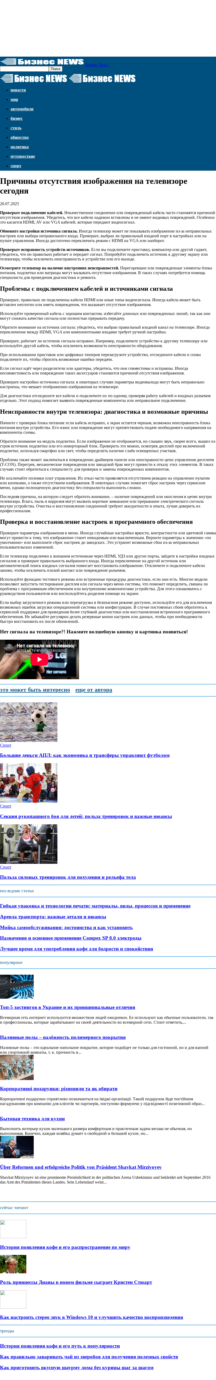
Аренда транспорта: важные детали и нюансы (53, 916)
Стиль (16, 128)
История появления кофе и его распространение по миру (65, 1247)
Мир (14, 99)
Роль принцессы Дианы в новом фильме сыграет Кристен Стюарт (76, 1282)
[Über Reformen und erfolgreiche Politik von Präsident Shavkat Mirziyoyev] (17, 1157)
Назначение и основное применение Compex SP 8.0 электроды (70, 938)
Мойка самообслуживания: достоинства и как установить (66, 927)
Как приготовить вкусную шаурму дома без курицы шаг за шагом (77, 1367)
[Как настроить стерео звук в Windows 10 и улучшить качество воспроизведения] (13, 1307)
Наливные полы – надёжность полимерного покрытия (63, 1037)
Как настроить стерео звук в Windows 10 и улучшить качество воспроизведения (91, 1317)
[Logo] (34, 83)
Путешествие (23, 156)
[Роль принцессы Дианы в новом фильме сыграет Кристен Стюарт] (13, 1272)
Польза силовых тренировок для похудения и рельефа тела (68, 877)
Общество (20, 137)
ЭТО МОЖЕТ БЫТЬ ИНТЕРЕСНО (35, 689)
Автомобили (22, 109)
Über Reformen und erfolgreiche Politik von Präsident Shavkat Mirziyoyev (81, 1167)
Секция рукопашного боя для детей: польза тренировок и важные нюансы (86, 816)
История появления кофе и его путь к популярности (60, 1346)
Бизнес (17, 118)
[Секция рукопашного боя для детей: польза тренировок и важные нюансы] (28, 801)
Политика (20, 147)
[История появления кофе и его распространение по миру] (13, 1237)
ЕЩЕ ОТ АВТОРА (93, 689)
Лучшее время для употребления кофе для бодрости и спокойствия (76, 949)
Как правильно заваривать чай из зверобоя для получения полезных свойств (89, 1356)
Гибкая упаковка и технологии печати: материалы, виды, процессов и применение (95, 906)
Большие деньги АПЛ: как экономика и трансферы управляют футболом (85, 755)
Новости (18, 90)
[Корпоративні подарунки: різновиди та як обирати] (17, 1078)
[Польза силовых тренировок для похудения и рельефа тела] (28, 862)
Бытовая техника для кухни (32, 1118)
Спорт (16, 166)
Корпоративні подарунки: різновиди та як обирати (58, 1088)
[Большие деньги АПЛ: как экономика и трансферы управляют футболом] (28, 740)
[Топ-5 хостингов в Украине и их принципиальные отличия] (17, 997)
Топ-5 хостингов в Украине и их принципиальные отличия (67, 1007)
